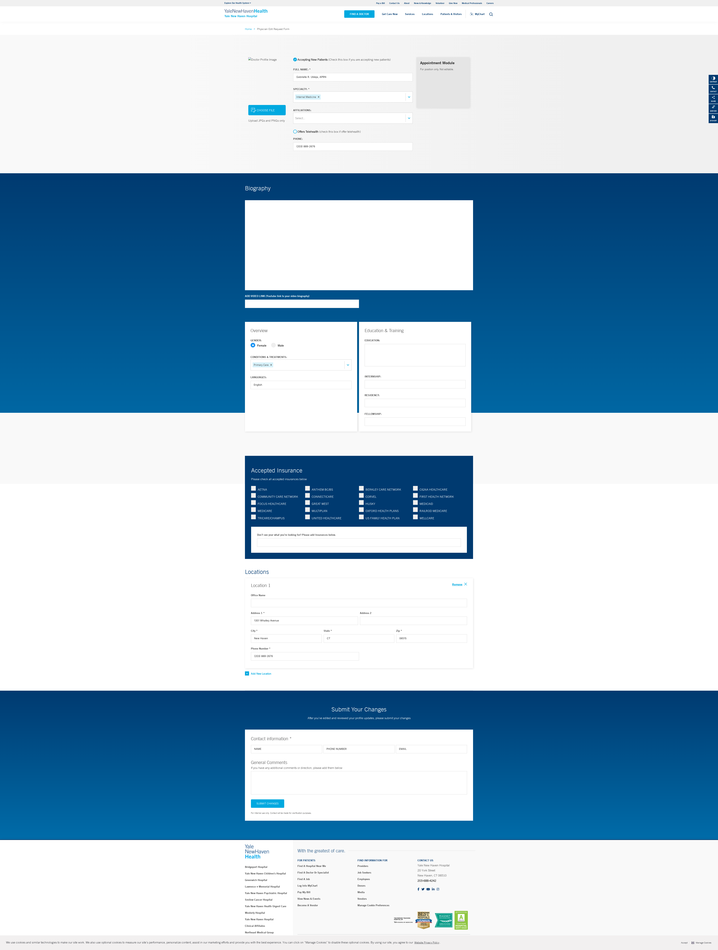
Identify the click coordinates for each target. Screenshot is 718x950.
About (406, 3)
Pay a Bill (380, 3)
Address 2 (366, 613)
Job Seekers (364, 872)
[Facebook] (418, 889)
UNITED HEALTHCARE (326, 518)
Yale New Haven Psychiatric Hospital (266, 893)
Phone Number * (260, 648)
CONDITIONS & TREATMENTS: (269, 357)
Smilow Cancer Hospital (258, 899)
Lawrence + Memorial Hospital (262, 886)
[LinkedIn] (433, 889)
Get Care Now (390, 14)
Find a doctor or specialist (313, 872)
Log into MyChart (307, 885)
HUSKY (370, 504)
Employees (364, 879)
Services (410, 14)
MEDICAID (426, 504)
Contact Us (394, 3)
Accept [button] (684, 942)
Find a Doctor (359, 14)
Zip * (399, 630)
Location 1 (261, 585)
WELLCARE (427, 518)
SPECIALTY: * (301, 89)
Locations (427, 14)
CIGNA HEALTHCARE (433, 489)
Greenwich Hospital (256, 880)
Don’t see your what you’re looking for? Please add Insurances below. (296, 534)
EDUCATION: (372, 340)
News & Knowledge (422, 3)
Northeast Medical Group (259, 932)
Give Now (453, 3)
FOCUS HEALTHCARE (272, 504)
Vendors (362, 898)
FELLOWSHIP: (373, 414)
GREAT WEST (320, 504)
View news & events (308, 898)
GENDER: (256, 340)
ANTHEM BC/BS (322, 489)
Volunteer (440, 3)
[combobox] (321, 97)
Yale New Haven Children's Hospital (265, 873)
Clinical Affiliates (255, 926)
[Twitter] (422, 889)
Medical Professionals (472, 3)
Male (281, 345)
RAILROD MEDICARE (433, 511)
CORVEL (371, 496)
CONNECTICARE (323, 496)
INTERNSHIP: (373, 376)
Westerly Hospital (255, 912)
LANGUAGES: (259, 377)
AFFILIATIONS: (302, 110)
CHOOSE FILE (266, 110)
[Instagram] (438, 889)
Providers (363, 866)
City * (254, 630)
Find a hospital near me (311, 866)
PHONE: (298, 139)
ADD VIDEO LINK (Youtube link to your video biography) (277, 296)
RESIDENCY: (372, 395)
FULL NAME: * (302, 69)
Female (261, 345)
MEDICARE (265, 511)
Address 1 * (258, 613)
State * (328, 630)
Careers (490, 3)
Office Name (258, 595)
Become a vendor (307, 905)
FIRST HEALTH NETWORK (437, 496)
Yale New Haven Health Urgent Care (265, 906)
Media (361, 892)
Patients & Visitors (451, 14)
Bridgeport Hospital (256, 867)
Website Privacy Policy (426, 942)
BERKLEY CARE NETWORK (383, 489)
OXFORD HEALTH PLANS (382, 511)
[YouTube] (428, 889)
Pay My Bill (303, 892)
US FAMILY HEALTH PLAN (383, 518)
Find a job (303, 879)
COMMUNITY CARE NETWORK (278, 496)
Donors (361, 885)
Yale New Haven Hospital (259, 919)
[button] (319, 96)
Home (248, 29)
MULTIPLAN (319, 511)
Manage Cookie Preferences (373, 905)
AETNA (262, 489)
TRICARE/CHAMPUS (271, 518)
